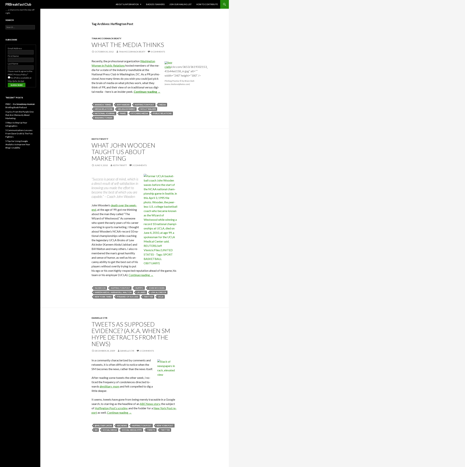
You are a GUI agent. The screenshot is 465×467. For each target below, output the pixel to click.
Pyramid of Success (127, 296)
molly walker (148, 109)
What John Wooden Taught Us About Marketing (123, 152)
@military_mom (109, 386)
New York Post (165, 425)
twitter (148, 296)
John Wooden (157, 288)
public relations (162, 113)
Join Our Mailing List (180, 4)
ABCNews (122, 425)
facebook (100, 288)
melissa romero (126, 109)
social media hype (132, 430)
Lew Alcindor (158, 292)
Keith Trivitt (100, 139)
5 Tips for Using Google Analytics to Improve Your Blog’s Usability (17, 144)
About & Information (127, 4)
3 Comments (139, 165)
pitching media (139, 113)
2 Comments (147, 350)
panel (123, 113)
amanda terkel (103, 104)
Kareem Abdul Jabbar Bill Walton (113, 292)
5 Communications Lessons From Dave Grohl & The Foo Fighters (19, 133)
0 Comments (158, 51)
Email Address (15, 48)
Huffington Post (144, 104)
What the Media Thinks (128, 44)
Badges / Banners (155, 4)
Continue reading (147, 91)
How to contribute (207, 4)
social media (110, 430)
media (162, 104)
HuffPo (139, 288)
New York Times (103, 296)
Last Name (13, 63)
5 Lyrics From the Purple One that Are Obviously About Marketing (19, 115)
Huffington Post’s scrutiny (111, 408)
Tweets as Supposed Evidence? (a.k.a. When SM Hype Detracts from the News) (131, 334)
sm (96, 430)
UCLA (160, 296)
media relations (104, 109)
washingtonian (103, 118)
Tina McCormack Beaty (106, 38)
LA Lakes (141, 292)
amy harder (123, 104)
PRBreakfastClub (18, 4)
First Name (13, 56)
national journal (105, 113)
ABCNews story (150, 403)
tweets (151, 430)
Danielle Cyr (99, 318)
